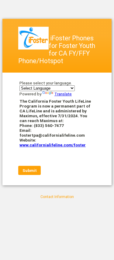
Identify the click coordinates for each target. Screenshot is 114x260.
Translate (63, 93)
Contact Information (57, 197)
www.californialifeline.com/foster (52, 144)
